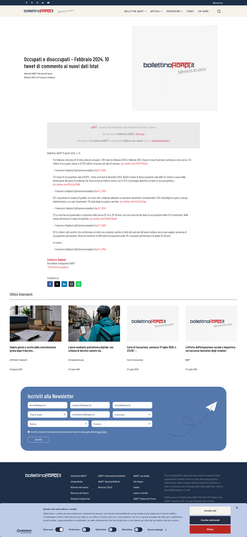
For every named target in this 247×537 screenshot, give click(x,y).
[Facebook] (26, 2)
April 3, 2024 (100, 170)
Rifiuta (210, 529)
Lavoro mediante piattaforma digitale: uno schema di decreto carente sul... (90, 348)
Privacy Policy (101, 431)
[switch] (86, 529)
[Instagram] (37, 2)
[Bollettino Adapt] (49, 11)
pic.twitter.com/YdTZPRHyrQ (134, 163)
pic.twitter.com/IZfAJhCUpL (133, 201)
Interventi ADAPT (30, 73)
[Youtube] (48, 2)
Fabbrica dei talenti (133, 140)
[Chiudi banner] (237, 508)
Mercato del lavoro (45, 73)
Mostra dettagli (155, 529)
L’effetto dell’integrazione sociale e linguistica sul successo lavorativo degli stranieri (210, 348)
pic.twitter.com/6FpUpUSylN (66, 184)
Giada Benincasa (77, 359)
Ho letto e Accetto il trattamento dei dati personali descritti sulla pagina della (69, 431)
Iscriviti (38, 439)
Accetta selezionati (210, 520)
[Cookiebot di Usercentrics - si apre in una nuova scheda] (24, 531)
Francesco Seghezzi (47, 77)
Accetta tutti (210, 510)
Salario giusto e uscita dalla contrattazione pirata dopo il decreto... (33, 348)
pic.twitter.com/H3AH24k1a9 (103, 218)
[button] (219, 11)
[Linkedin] (42, 2)
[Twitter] (31, 2)
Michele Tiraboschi (19, 359)
